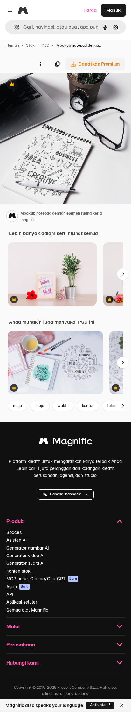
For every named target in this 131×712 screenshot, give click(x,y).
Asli (36, 85)
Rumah (12, 45)
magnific (28, 220)
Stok (30, 45)
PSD (45, 45)
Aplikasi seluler (21, 602)
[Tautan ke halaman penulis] (12, 217)
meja (17, 405)
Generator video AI (25, 555)
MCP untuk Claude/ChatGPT (41, 579)
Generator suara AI (25, 563)
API (9, 594)
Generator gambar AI (27, 548)
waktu (63, 405)
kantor (88, 405)
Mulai (13, 626)
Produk (15, 521)
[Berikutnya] (122, 274)
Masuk (113, 10)
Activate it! (100, 705)
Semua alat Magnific (27, 610)
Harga (90, 10)
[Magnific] (65, 442)
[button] (66, 494)
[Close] (122, 705)
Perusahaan (20, 644)
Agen (17, 587)
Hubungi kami (22, 662)
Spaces (14, 532)
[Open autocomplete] (14, 27)
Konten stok (18, 571)
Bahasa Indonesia (65, 494)
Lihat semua (85, 233)
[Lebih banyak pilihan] (40, 64)
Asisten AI (16, 540)
